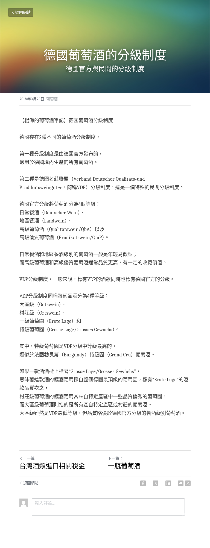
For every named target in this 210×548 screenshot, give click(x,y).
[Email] (180, 483)
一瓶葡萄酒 (124, 466)
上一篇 (29, 458)
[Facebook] (143, 483)
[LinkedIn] (168, 483)
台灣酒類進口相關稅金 (52, 466)
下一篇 (113, 458)
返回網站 (23, 12)
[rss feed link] (188, 483)
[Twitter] (155, 483)
